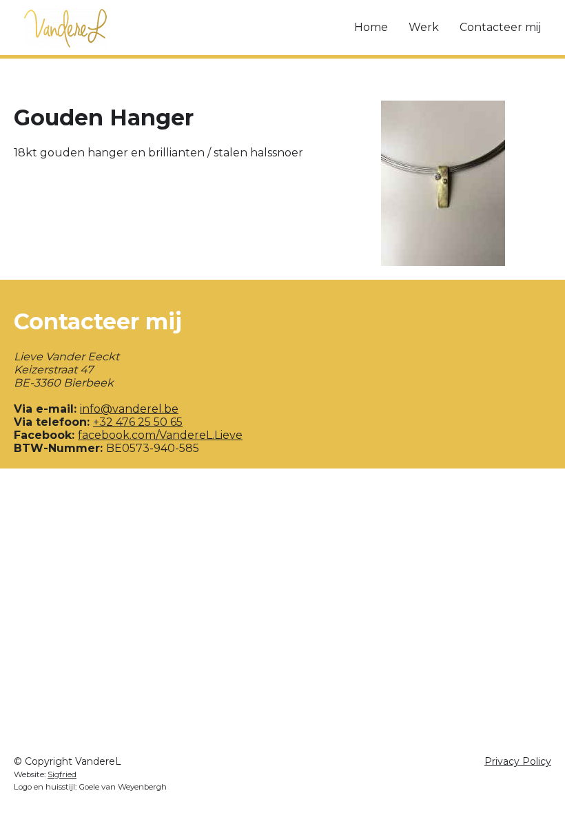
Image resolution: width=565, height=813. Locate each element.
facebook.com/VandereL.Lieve (160, 435)
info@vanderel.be (129, 408)
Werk (424, 27)
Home (371, 27)
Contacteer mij (500, 27)
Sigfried (62, 774)
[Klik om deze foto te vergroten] (443, 183)
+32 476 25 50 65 (138, 422)
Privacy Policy (517, 761)
